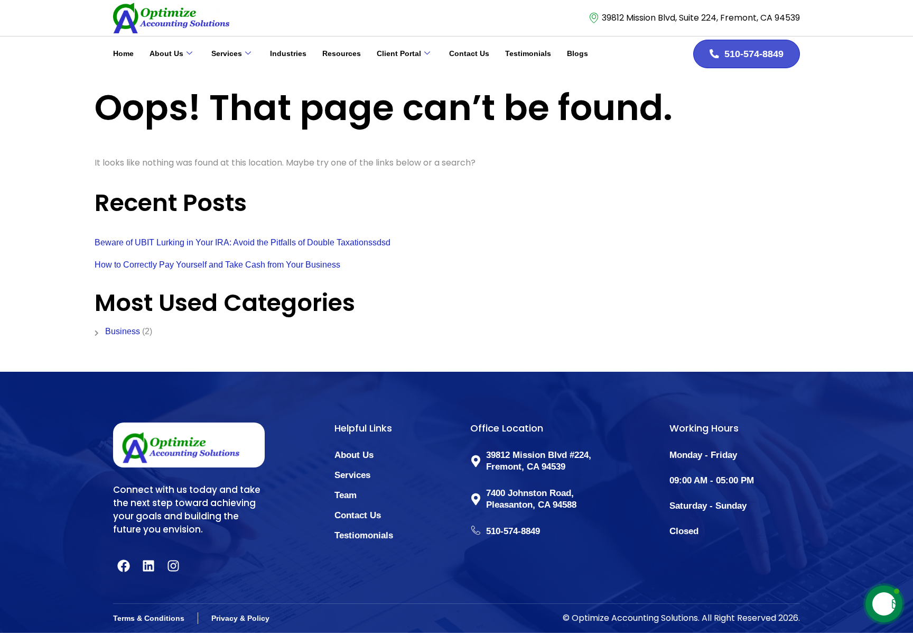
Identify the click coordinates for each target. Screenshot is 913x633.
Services (226, 53)
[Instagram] (173, 565)
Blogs (577, 53)
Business (122, 331)
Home (123, 53)
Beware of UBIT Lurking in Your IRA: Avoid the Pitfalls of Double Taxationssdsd (242, 242)
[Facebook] (123, 565)
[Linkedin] (148, 565)
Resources (341, 53)
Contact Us (469, 53)
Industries (288, 53)
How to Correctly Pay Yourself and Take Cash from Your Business (217, 264)
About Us (166, 53)
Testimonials (528, 53)
